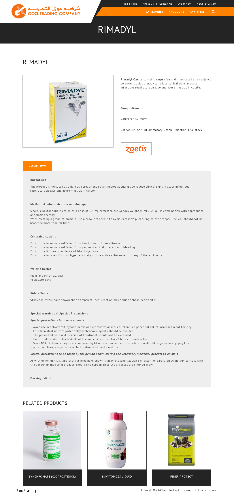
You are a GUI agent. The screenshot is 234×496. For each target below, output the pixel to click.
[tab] (37, 166)
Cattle (168, 130)
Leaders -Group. (207, 490)
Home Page (131, 3)
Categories (154, 11)
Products (176, 11)
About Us (149, 3)
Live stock (195, 130)
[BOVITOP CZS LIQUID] (117, 443)
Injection (180, 130)
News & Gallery (207, 3)
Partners (197, 11)
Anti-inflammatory (149, 130)
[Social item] (21, 490)
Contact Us (167, 3)
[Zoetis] (136, 148)
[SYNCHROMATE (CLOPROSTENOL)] (52, 443)
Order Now (186, 3)
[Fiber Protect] (181, 443)
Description (37, 165)
